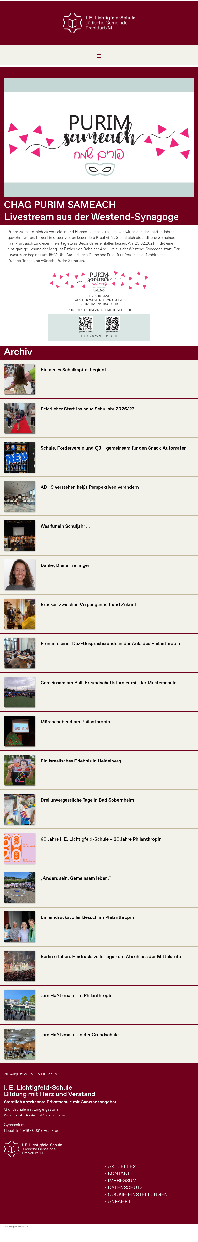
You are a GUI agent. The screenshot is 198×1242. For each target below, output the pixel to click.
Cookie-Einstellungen (138, 1195)
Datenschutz (125, 1188)
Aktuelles (122, 1167)
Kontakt (119, 1174)
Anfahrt (119, 1202)
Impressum (122, 1181)
